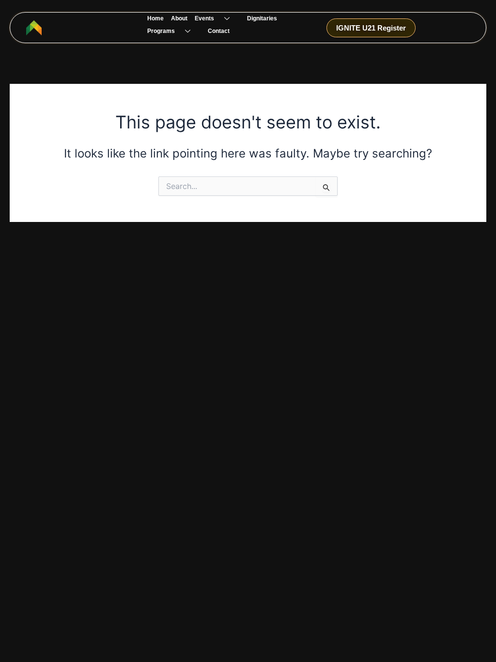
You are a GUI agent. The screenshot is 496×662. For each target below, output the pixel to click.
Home (155, 18)
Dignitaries (262, 18)
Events (204, 18)
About (179, 18)
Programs (161, 31)
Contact (219, 31)
